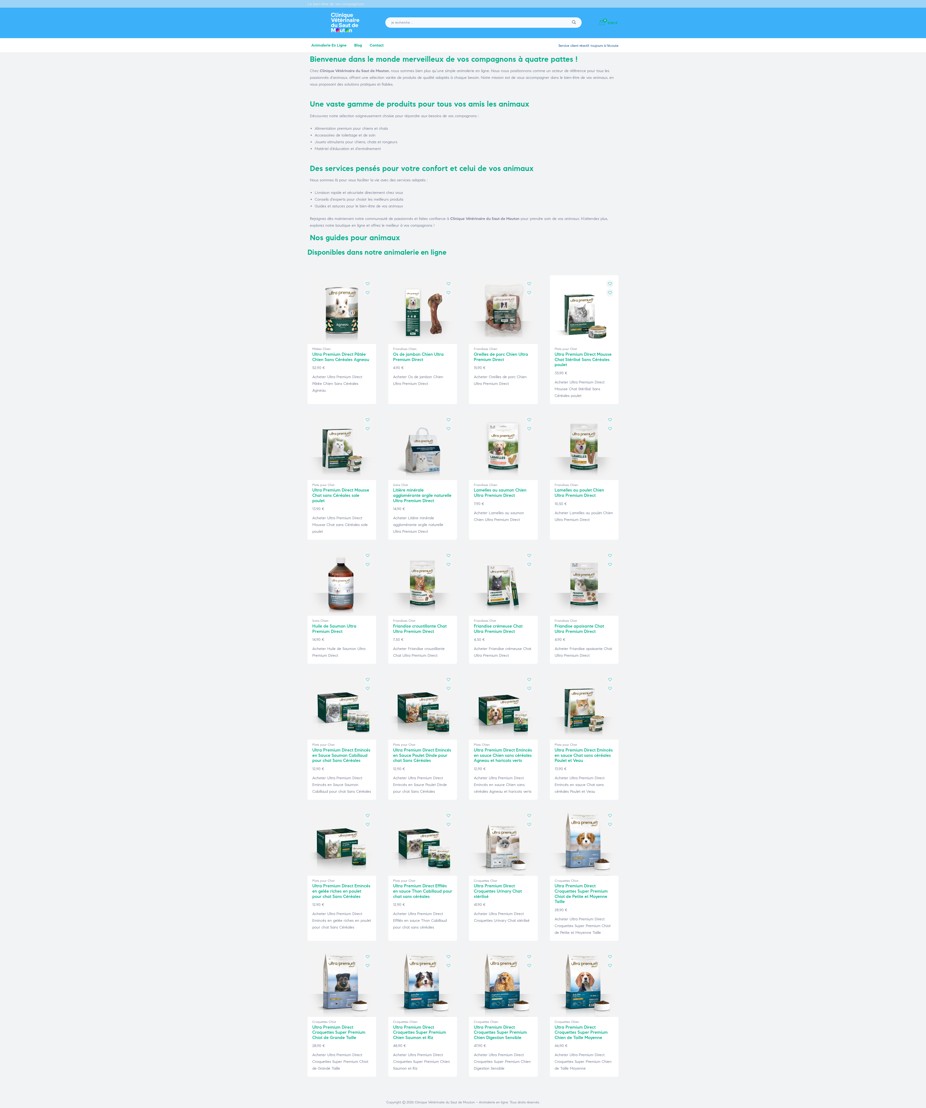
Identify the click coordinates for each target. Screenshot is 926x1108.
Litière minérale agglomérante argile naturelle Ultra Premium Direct (422, 495)
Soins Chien (320, 621)
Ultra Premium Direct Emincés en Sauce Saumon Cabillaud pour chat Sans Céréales (341, 755)
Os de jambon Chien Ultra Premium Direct (418, 357)
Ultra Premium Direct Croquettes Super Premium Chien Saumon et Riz (419, 1032)
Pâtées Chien (321, 349)
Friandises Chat (404, 621)
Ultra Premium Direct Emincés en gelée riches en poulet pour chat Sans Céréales (341, 891)
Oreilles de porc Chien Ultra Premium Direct (501, 357)
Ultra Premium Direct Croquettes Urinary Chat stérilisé (498, 891)
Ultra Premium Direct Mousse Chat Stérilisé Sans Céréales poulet (583, 359)
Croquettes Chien (405, 1022)
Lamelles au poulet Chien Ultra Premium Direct (579, 492)
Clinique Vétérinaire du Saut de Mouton (445, 1102)
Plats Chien (482, 745)
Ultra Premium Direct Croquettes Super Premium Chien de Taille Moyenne (581, 1032)
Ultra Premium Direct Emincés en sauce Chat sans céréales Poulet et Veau (584, 755)
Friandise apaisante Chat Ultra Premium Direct (579, 628)
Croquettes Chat (485, 881)
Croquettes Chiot (566, 881)
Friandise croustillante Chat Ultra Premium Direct (420, 628)
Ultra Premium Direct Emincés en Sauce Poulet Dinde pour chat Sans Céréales (422, 755)
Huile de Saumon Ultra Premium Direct (334, 628)
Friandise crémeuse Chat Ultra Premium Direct (498, 628)
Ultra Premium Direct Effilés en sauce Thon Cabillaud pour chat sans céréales (422, 891)
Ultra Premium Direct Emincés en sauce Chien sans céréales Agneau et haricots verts (503, 755)
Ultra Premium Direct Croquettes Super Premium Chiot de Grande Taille (338, 1032)
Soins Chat (400, 485)
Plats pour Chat (566, 349)
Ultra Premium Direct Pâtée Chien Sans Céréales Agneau (340, 357)
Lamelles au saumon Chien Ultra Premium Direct (500, 492)
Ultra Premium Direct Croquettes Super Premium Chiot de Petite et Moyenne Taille (581, 893)
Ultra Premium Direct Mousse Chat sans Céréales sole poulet (340, 495)
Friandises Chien (404, 349)
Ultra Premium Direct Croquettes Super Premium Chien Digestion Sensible (500, 1032)
